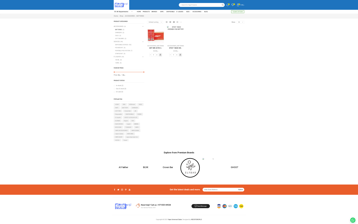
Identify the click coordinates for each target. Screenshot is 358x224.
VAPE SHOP (118, 137)
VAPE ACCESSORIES (121, 130)
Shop (121, 16)
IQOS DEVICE (119, 124)
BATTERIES (160, 46)
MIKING (136, 124)
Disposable (118, 114)
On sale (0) (119, 92)
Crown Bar (128, 111)
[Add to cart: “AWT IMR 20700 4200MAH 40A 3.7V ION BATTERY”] (160, 55)
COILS (117, 35)
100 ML (117, 60)
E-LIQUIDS (179, 11)
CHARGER (135, 107)
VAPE (161, 11)
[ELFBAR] (190, 167)
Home (116, 16)
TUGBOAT (128, 127)
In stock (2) (119, 85)
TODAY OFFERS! (238, 12)
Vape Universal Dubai (175, 219)
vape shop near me (132, 137)
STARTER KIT (119, 53)
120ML (117, 63)
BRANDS (154, 11)
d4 (135, 111)
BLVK (145, 167)
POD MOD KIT (119, 47)
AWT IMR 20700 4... (155, 48)
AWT (116, 107)
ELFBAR (117, 120)
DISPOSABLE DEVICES (121, 44)
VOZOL (117, 140)
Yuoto (125, 140)
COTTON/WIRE (119, 38)
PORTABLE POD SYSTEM (122, 50)
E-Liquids (118, 117)
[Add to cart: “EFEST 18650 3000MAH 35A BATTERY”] (180, 55)
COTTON (118, 111)
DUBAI (139, 114)
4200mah (132, 104)
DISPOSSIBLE (130, 114)
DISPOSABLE (170, 11)
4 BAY (117, 104)
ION (133, 120)
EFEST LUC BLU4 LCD (131, 117)
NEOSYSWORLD (196, 219)
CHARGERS (118, 32)
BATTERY (125, 107)
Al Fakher (123, 167)
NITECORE (118, 127)
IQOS (187, 11)
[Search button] (223, 5)
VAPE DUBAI (135, 130)
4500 (140, 104)
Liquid (128, 124)
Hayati (126, 120)
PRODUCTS (146, 11)
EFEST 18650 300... (175, 48)
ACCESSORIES (197, 11)
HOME (139, 11)
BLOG (206, 11)
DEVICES (117, 41)
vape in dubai (119, 134)
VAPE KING (130, 134)
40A (124, 104)
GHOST (234, 167)
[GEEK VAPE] (212, 167)
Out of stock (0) (121, 89)
